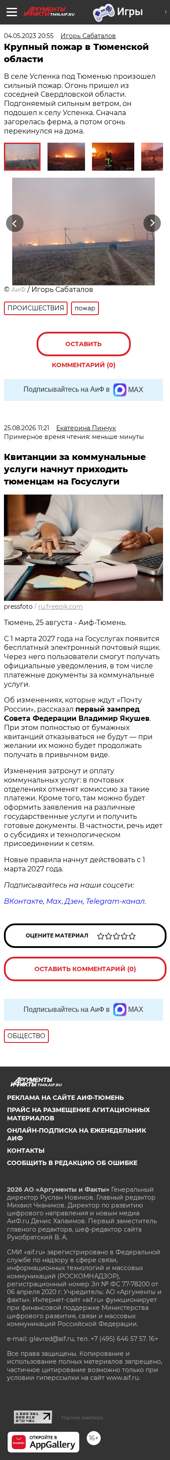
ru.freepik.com (60, 607)
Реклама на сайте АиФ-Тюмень (65, 1098)
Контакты (25, 1151)
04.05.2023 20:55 (29, 36)
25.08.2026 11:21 (26, 428)
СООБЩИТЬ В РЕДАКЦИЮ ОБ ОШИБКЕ (72, 1163)
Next (152, 223)
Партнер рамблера (82, 1417)
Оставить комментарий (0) (84, 348)
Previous (13, 223)
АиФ (18, 290)
